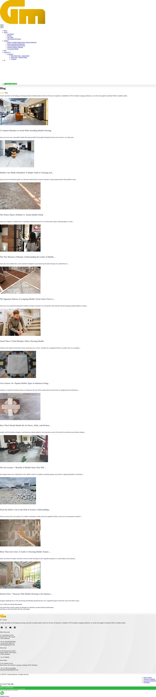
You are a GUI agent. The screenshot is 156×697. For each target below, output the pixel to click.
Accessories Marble (12, 49)
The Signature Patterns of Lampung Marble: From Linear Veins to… (27, 299)
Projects (9, 35)
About (5, 32)
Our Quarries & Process (14, 39)
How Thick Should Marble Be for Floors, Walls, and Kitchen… (25, 425)
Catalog (6, 40)
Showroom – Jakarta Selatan (19, 57)
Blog (5, 50)
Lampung (13, 59)
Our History (10, 34)
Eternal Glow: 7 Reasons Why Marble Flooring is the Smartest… (26, 594)
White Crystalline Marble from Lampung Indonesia (21, 42)
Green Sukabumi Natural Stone (16, 45)
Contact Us (7, 52)
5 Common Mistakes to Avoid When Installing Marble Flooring (25, 130)
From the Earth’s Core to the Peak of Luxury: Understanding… (25, 509)
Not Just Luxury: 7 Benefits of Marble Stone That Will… (23, 467)
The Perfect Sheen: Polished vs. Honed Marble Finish (21, 215)
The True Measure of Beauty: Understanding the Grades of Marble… (28, 257)
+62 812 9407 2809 (11, 84)
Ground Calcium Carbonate (15, 47)
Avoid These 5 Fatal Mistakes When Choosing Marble (22, 341)
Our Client (10, 37)
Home (5, 30)
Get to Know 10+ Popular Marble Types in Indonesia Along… (25, 383)
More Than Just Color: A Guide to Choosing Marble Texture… (25, 552)
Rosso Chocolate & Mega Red (16, 44)
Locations (10, 54)
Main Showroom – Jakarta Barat (20, 56)
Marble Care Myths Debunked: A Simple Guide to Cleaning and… (27, 172)
